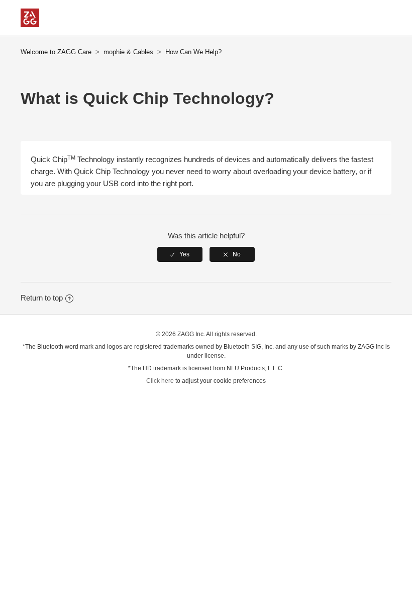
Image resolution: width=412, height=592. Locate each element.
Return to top (42, 297)
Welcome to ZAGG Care (56, 52)
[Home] (30, 24)
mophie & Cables (128, 52)
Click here (160, 380)
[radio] (179, 254)
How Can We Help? (193, 52)
